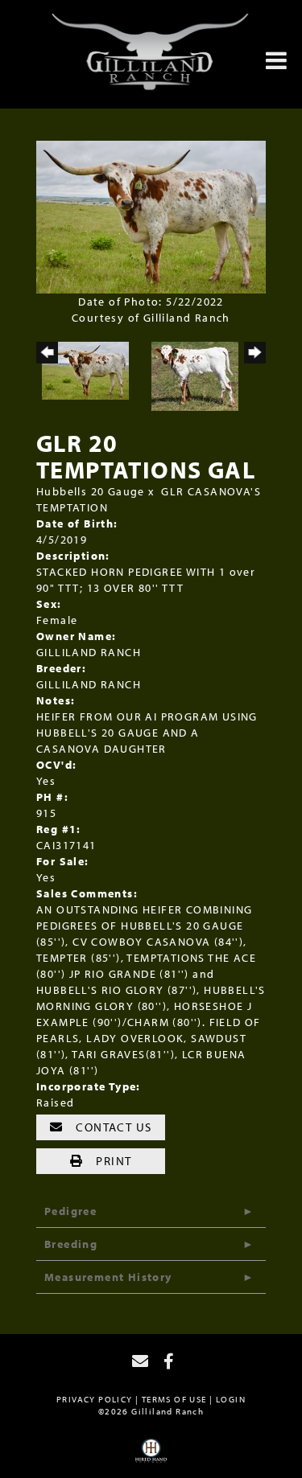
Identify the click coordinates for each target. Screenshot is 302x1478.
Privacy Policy (94, 1399)
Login (231, 1399)
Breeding (70, 1244)
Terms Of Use (174, 1399)
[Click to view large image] (151, 215)
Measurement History (108, 1277)
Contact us (111, 1127)
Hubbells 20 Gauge (90, 491)
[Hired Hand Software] (151, 1456)
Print (112, 1160)
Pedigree (70, 1211)
